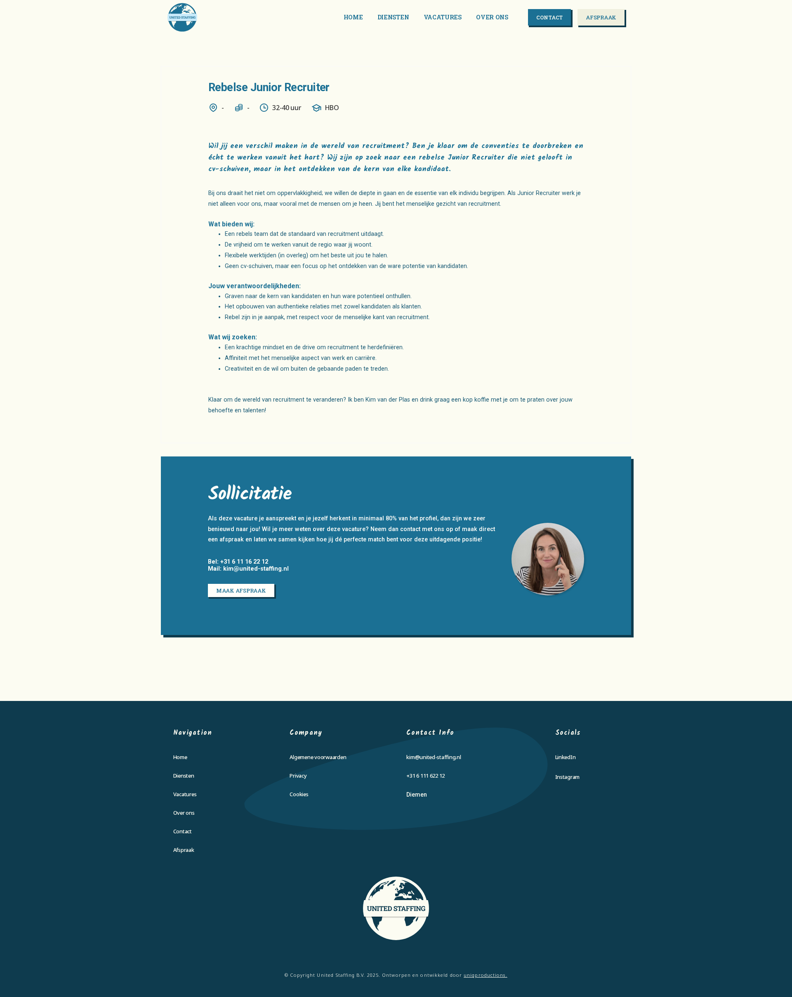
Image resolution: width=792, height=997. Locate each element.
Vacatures (443, 17)
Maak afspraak (241, 590)
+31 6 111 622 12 (425, 775)
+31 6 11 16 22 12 (244, 561)
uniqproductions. (485, 975)
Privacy (298, 775)
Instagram (567, 777)
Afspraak (601, 17)
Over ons (492, 17)
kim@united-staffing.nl (256, 568)
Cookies (299, 794)
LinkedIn (565, 757)
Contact (549, 17)
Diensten (393, 17)
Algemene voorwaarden (318, 757)
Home (353, 17)
